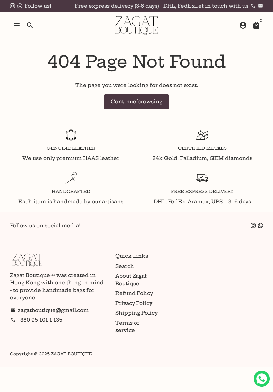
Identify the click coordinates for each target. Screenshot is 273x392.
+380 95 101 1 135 (36, 320)
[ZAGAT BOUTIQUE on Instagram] (12, 6)
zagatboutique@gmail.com (50, 310)
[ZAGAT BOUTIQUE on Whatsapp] (19, 6)
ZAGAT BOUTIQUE (71, 353)
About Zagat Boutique (131, 280)
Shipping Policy (136, 313)
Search (124, 266)
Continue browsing (136, 101)
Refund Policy (134, 293)
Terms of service (127, 327)
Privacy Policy (133, 303)
